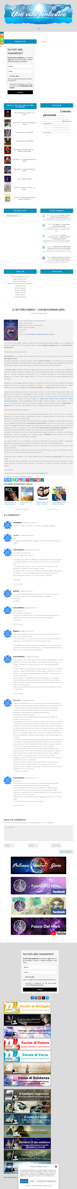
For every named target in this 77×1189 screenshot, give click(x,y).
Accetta (24, 1181)
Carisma (66, 130)
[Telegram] (16, 480)
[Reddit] (38, 480)
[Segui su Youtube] (39, 997)
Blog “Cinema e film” (20, 279)
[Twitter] (24, 480)
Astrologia (58, 117)
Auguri (45, 125)
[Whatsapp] (13, 480)
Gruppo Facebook (20, 290)
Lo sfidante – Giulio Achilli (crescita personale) (60, 216)
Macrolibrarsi (31, 334)
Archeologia (55, 123)
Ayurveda (53, 132)
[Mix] (2, 35)
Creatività (45, 127)
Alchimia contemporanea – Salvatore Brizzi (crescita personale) (59, 237)
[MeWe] (42, 480)
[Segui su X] (43, 997)
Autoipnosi (54, 119)
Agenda (60, 125)
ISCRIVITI (20, 92)
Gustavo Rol (63, 399)
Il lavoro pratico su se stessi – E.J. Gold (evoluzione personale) (60, 258)
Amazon (51, 334)
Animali (55, 125)
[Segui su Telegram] (47, 997)
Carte (62, 117)
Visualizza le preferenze (46, 1181)
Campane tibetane (47, 112)
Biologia (49, 130)
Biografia (45, 121)
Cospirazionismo (61, 115)
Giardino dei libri (42, 334)
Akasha (60, 123)
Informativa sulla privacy (37, 1185)
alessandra (17, 522)
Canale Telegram (20, 288)
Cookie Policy (28, 1185)
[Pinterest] (27, 480)
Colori (57, 132)
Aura (54, 117)
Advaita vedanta (66, 125)
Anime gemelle (56, 112)
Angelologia (50, 125)
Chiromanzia (60, 130)
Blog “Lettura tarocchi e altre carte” (20, 283)
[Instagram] (20, 480)
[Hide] (1, 46)
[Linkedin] (31, 480)
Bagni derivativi (61, 119)
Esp (41, 313)
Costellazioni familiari (65, 132)
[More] (2, 43)
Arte (69, 127)
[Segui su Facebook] (32, 997)
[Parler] (35, 480)
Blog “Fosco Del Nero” (20, 281)
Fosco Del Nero (18, 550)
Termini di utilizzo (47, 1185)
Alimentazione (59, 127)
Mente (44, 313)
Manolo (16, 631)
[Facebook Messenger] (9, 480)
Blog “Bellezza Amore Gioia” (20, 277)
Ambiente (65, 127)
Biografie (67, 119)
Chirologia (54, 130)
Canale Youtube (20, 286)
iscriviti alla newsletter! (40, 473)
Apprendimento (66, 123)
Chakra (59, 129)
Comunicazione (52, 121)
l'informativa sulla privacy (21, 86)
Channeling (47, 132)
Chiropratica (51, 127)
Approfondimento (52, 129)
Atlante (63, 129)
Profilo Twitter (20, 295)
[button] (56, 1167)
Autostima (49, 117)
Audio (49, 119)
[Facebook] (5, 480)
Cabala (66, 117)
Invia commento (66, 852)
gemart (16, 591)
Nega (32, 1181)
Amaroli (45, 129)
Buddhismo (59, 121)
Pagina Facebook (20, 292)
